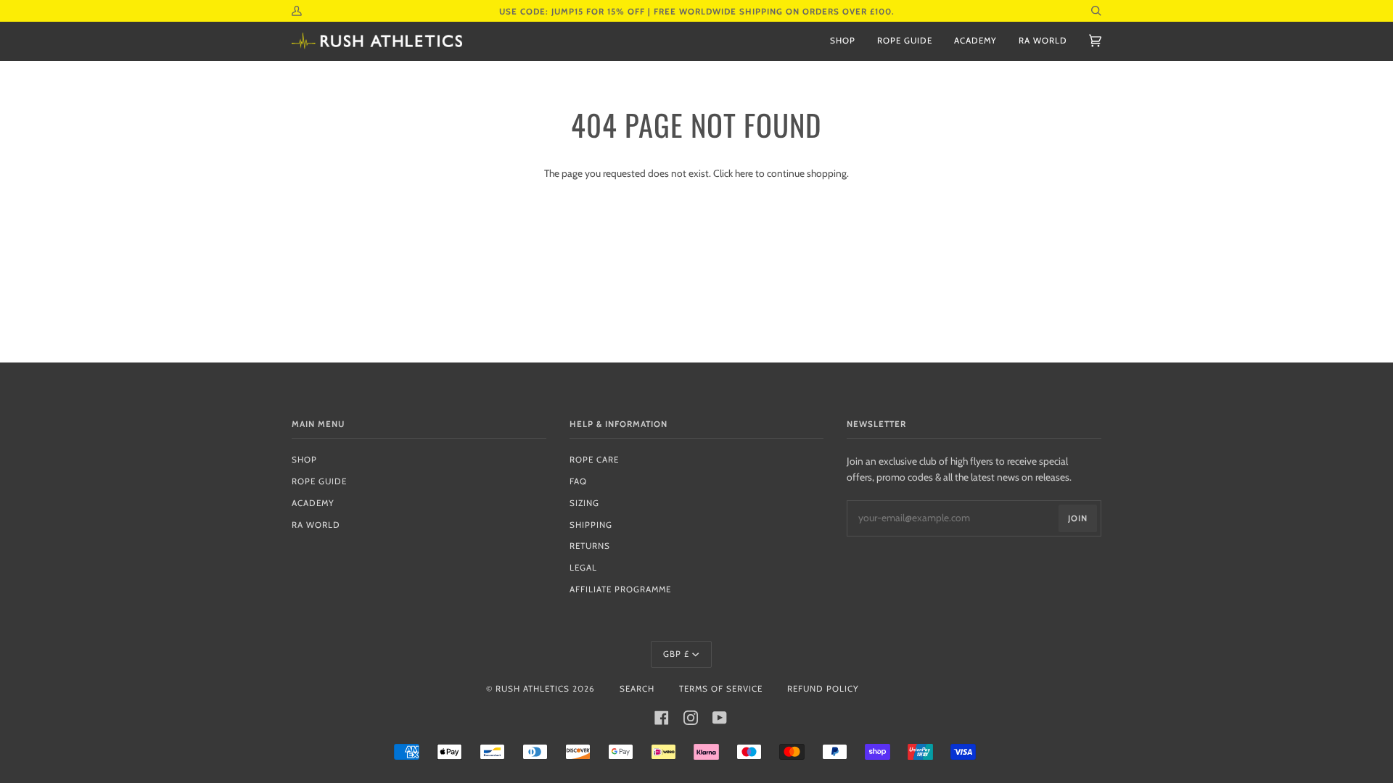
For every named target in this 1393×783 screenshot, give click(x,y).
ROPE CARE (594, 460)
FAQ (578, 481)
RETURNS (590, 546)
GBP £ (676, 654)
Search (637, 689)
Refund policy (823, 689)
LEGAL (583, 568)
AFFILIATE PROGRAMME (620, 589)
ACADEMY (313, 503)
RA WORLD (316, 525)
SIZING (584, 503)
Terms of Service (721, 689)
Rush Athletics (533, 689)
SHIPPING (591, 525)
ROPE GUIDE (319, 481)
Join (1078, 518)
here (744, 173)
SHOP (304, 460)
